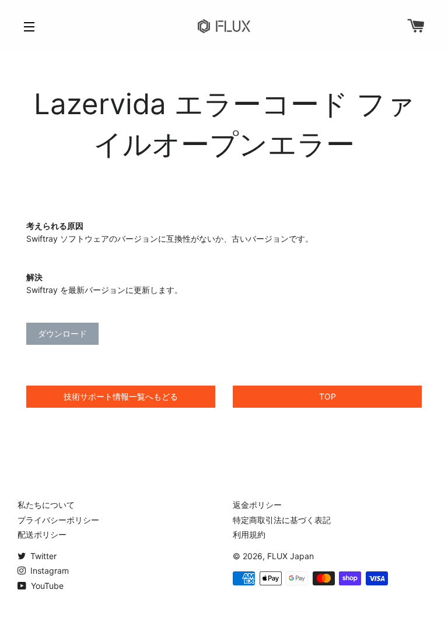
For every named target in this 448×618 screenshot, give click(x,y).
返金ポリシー (257, 505)
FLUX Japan (290, 556)
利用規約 (249, 534)
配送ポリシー (42, 534)
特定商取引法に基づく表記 (282, 520)
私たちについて (46, 505)
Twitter (42, 556)
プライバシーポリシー (58, 520)
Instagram (48, 570)
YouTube (46, 586)
